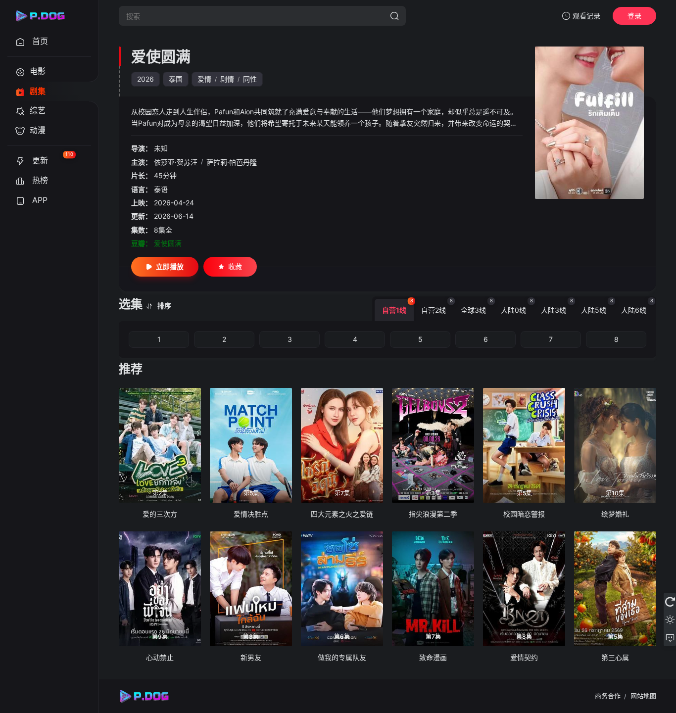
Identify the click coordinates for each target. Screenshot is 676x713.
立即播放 (170, 266)
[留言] (670, 637)
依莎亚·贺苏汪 (175, 162)
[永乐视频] (44, 16)
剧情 (227, 79)
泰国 (176, 79)
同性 (250, 79)
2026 (145, 79)
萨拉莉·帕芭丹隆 (231, 162)
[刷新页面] (670, 602)
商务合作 (608, 696)
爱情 (204, 79)
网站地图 (643, 696)
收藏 (235, 266)
